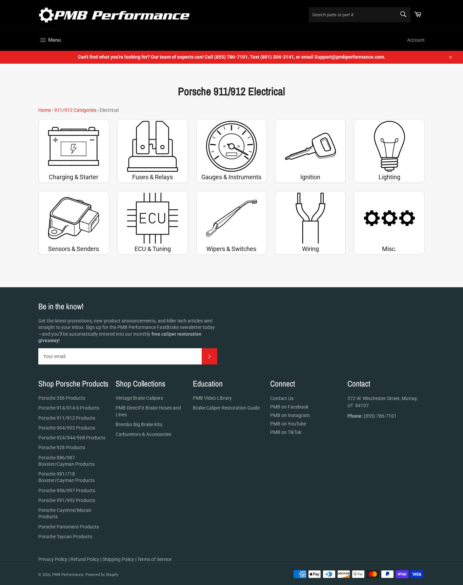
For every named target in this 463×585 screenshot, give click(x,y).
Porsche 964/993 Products (66, 428)
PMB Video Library (212, 398)
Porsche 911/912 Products (66, 418)
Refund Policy (85, 559)
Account (416, 40)
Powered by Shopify (101, 574)
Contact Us (282, 398)
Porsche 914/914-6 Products (68, 408)
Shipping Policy (118, 559)
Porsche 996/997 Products (66, 490)
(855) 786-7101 (372, 416)
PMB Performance (67, 574)
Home (44, 110)
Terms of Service (154, 559)
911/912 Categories (75, 110)
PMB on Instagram (290, 415)
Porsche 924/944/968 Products (71, 437)
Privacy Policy (52, 559)
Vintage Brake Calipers (139, 398)
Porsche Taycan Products (65, 536)
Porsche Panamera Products (68, 526)
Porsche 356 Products (61, 398)
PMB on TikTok (285, 432)
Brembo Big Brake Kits (139, 424)
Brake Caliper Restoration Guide (226, 408)
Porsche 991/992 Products (66, 500)
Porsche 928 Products (61, 447)
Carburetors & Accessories (143, 434)
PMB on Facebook (289, 407)
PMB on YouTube (288, 423)
